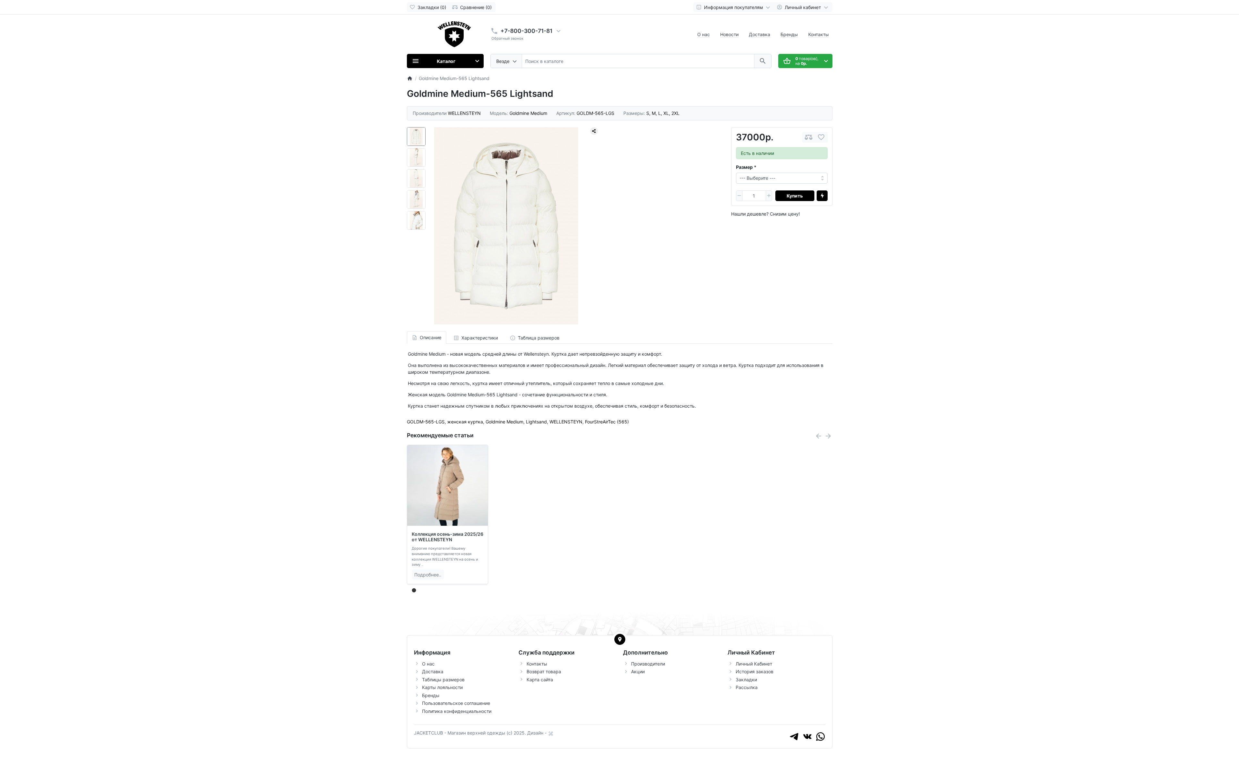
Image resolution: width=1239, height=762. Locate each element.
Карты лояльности (442, 687)
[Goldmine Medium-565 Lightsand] (506, 225)
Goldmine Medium (504, 421)
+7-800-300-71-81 (526, 30)
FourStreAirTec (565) (607, 421)
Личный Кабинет (754, 663)
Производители (648, 663)
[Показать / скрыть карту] (619, 639)
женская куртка (465, 421)
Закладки (746, 679)
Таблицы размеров (443, 679)
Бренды (789, 34)
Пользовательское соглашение (456, 703)
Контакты (818, 34)
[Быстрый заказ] (822, 195)
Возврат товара (544, 671)
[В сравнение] (808, 137)
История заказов (754, 671)
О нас (703, 34)
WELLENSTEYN (565, 421)
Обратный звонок (507, 38)
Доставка (759, 34)
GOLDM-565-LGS (426, 421)
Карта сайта (540, 679)
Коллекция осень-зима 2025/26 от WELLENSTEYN (447, 536)
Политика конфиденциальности (456, 711)
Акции (638, 671)
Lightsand (536, 421)
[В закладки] (821, 137)
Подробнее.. (427, 574)
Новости (729, 34)
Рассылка (747, 687)
